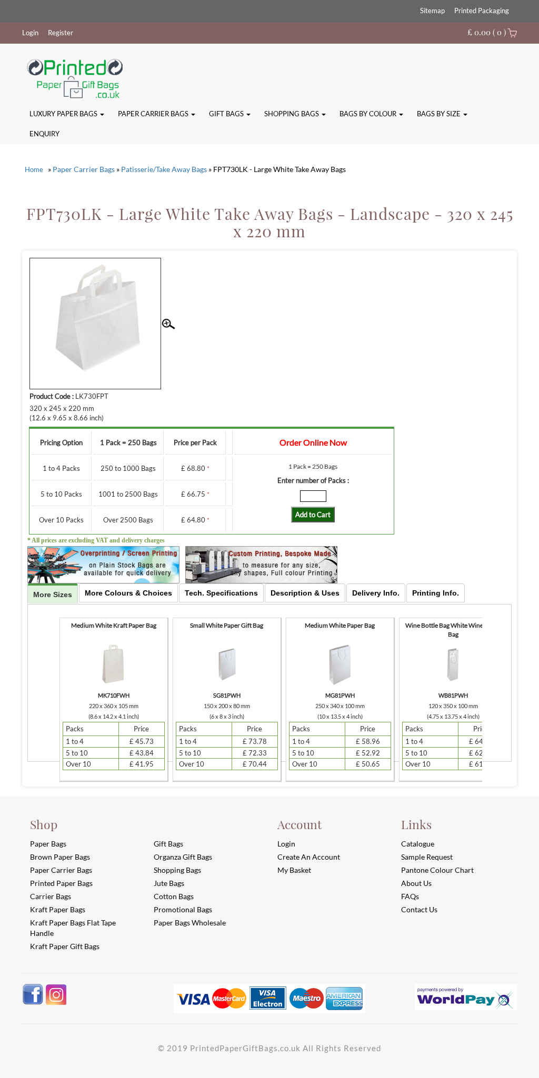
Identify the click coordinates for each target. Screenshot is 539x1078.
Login (30, 32)
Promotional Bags (183, 909)
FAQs (410, 896)
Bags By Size (439, 113)
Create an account (308, 856)
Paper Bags (48, 843)
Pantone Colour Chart (437, 869)
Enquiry (44, 133)
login (286, 843)
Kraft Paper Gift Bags (64, 946)
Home (34, 169)
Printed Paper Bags (61, 883)
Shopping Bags (292, 113)
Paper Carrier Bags (154, 113)
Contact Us (419, 909)
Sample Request (427, 856)
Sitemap (432, 10)
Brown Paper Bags (60, 856)
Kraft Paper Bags (57, 909)
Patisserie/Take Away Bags (164, 169)
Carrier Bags (50, 896)
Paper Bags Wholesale (190, 922)
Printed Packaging (481, 10)
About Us (416, 883)
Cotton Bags (174, 896)
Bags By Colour (369, 113)
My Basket (294, 869)
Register (60, 32)
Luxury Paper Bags (64, 113)
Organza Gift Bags (183, 856)
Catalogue (417, 843)
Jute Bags (169, 883)
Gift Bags (227, 113)
